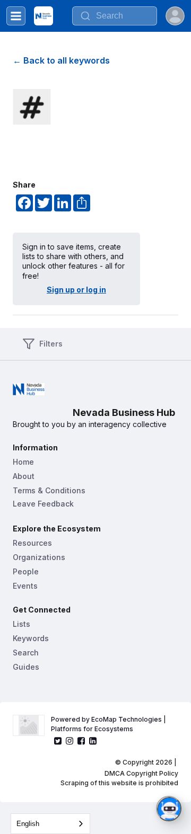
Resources (32, 542)
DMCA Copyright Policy (141, 773)
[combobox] (50, 823)
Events (25, 585)
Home (23, 461)
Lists (21, 623)
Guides (26, 666)
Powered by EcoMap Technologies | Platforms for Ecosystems (109, 724)
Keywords (31, 638)
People (26, 571)
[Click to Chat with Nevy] (168, 808)
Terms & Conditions (49, 490)
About (23, 476)
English (27, 824)
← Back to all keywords (61, 60)
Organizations (39, 557)
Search (26, 652)
